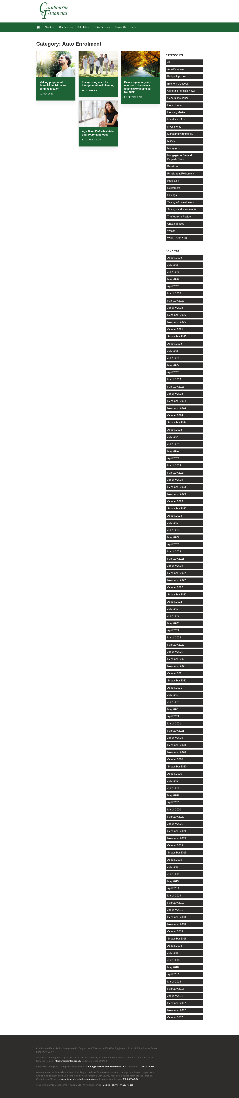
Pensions (172, 166)
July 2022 (173, 608)
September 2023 (176, 508)
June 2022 (173, 616)
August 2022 (174, 601)
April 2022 (173, 630)
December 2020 (176, 745)
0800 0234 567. (131, 1079)
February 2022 (175, 644)
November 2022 (176, 580)
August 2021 (174, 687)
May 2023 (173, 537)
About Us (49, 27)
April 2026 (173, 286)
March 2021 (174, 723)
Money (171, 141)
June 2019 (173, 874)
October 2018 (175, 931)
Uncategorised (175, 223)
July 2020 (173, 781)
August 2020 (174, 773)
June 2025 (173, 358)
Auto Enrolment (176, 69)
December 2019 (176, 831)
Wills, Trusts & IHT (178, 238)
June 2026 (173, 272)
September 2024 (176, 422)
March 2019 (174, 895)
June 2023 (173, 530)
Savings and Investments (181, 209)
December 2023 (176, 487)
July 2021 (173, 694)
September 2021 (176, 680)
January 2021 (175, 738)
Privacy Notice (126, 1085)
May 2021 (173, 709)
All (168, 62)
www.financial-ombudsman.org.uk (78, 1079)
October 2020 (175, 759)
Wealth (171, 231)
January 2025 (175, 393)
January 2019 (175, 910)
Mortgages (173, 148)
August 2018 (174, 945)
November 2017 (176, 1010)
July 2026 (173, 264)
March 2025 (174, 379)
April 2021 (173, 716)
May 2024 (173, 451)
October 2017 (175, 1017)
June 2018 (173, 960)
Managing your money (180, 133)
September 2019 (176, 852)
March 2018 (174, 981)
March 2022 (174, 637)
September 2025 (176, 336)
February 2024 (175, 472)
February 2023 (175, 558)
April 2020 (173, 802)
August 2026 (174, 257)
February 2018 (175, 988)
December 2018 (176, 917)
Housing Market (176, 112)
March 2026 (174, 293)
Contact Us (120, 27)
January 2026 (175, 307)
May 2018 (173, 967)
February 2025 (175, 386)
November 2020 (176, 752)
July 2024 (173, 436)
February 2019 (175, 902)
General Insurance (178, 98)
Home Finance (175, 105)
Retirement (173, 188)
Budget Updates (176, 76)
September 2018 (176, 938)
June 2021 (173, 702)
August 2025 (174, 343)
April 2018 (173, 974)
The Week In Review (179, 216)
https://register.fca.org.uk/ (68, 1061)
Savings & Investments (180, 202)
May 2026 (173, 279)
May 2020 (173, 795)
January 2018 (175, 996)
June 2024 (173, 444)
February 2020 (175, 816)
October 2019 (175, 845)
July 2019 (173, 867)
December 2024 (176, 401)
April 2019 (173, 888)
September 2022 (176, 594)
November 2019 (176, 838)
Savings (172, 195)
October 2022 (175, 587)
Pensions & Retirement (180, 173)
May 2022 (173, 623)
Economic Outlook (177, 83)
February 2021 (175, 730)
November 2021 (176, 666)
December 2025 (176, 315)
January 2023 (175, 565)
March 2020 (174, 809)
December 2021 (176, 659)
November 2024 (176, 408)
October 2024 (175, 415)
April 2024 (173, 458)
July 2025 (173, 350)
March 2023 (174, 551)
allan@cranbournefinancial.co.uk (106, 1066)
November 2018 (176, 924)
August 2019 (174, 859)
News (133, 27)
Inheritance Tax (176, 119)
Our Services (66, 27)
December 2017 (176, 1003)
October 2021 (175, 673)
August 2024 (174, 429)
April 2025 (173, 372)
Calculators (83, 27)
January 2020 (175, 824)
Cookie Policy (110, 1085)
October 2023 (175, 501)
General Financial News (181, 90)
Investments (174, 126)
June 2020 (173, 788)
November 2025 (176, 322)
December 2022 (176, 573)
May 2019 (173, 881)
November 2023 (176, 494)
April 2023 (173, 544)
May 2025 (173, 365)
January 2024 (175, 479)
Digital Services (102, 27)
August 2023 (174, 515)
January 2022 (175, 651)
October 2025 (175, 329)
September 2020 (176, 766)
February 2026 (175, 300)
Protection (173, 180)
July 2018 (173, 953)
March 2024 (174, 465)
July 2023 (173, 522)
